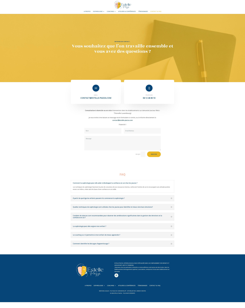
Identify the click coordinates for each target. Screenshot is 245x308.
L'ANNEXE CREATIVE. (141, 291)
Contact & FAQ (155, 11)
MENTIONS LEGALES (104, 291)
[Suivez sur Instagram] (116, 275)
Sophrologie (97, 11)
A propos (87, 11)
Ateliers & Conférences (127, 11)
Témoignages (143, 11)
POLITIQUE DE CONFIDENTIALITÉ (118, 291)
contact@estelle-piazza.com (122, 120)
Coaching (110, 11)
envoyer (154, 154)
